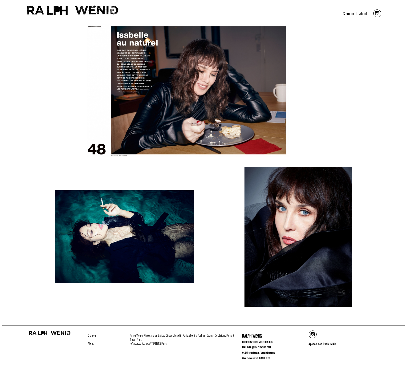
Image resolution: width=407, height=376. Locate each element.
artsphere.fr (253, 352)
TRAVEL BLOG (264, 358)
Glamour (348, 14)
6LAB (333, 344)
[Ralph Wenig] (72, 14)
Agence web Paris (319, 344)
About (363, 14)
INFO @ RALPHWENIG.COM (259, 347)
